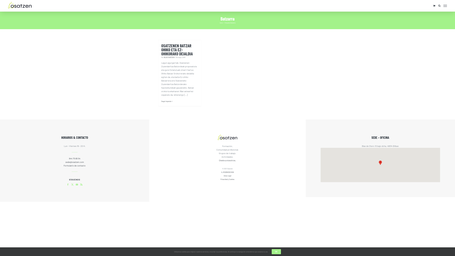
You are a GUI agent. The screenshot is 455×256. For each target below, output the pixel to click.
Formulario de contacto (75, 165)
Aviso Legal (227, 176)
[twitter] (72, 184)
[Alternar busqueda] (439, 6)
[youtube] (77, 184)
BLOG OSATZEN (169, 57)
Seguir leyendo (166, 101)
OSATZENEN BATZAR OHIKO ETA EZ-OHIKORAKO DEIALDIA (177, 49)
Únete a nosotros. (227, 160)
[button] (380, 163)
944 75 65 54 (74, 158)
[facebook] (68, 184)
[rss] (81, 184)
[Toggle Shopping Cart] (434, 6)
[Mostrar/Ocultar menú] (445, 6)
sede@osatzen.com (74, 162)
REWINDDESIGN (228, 172)
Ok (276, 252)
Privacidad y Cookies (227, 179)
